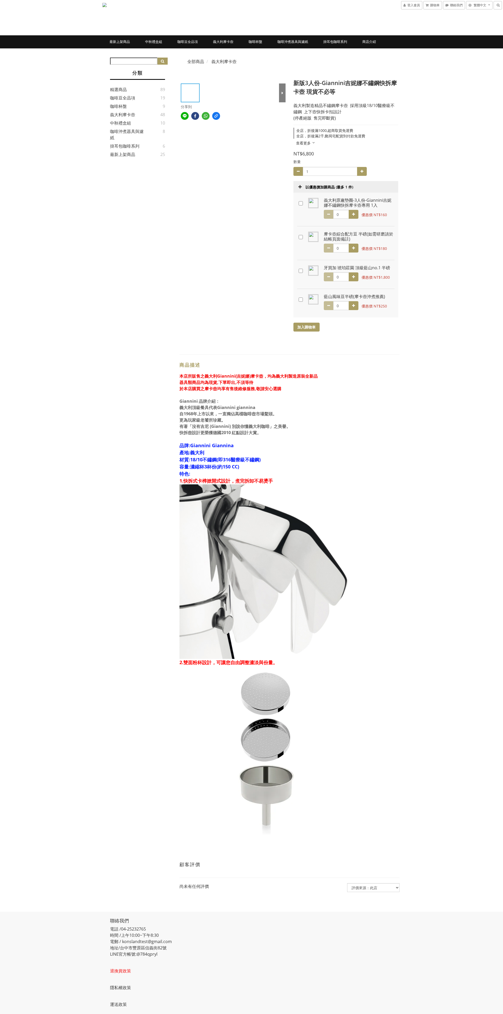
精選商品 (118, 89)
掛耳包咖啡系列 (335, 41)
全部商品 (195, 61)
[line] (185, 116)
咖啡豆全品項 (187, 41)
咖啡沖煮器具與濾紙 (292, 41)
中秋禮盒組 (153, 41)
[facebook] (195, 116)
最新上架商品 (120, 41)
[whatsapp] (206, 116)
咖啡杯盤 (255, 41)
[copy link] (216, 116)
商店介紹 (369, 41)
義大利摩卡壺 (223, 41)
